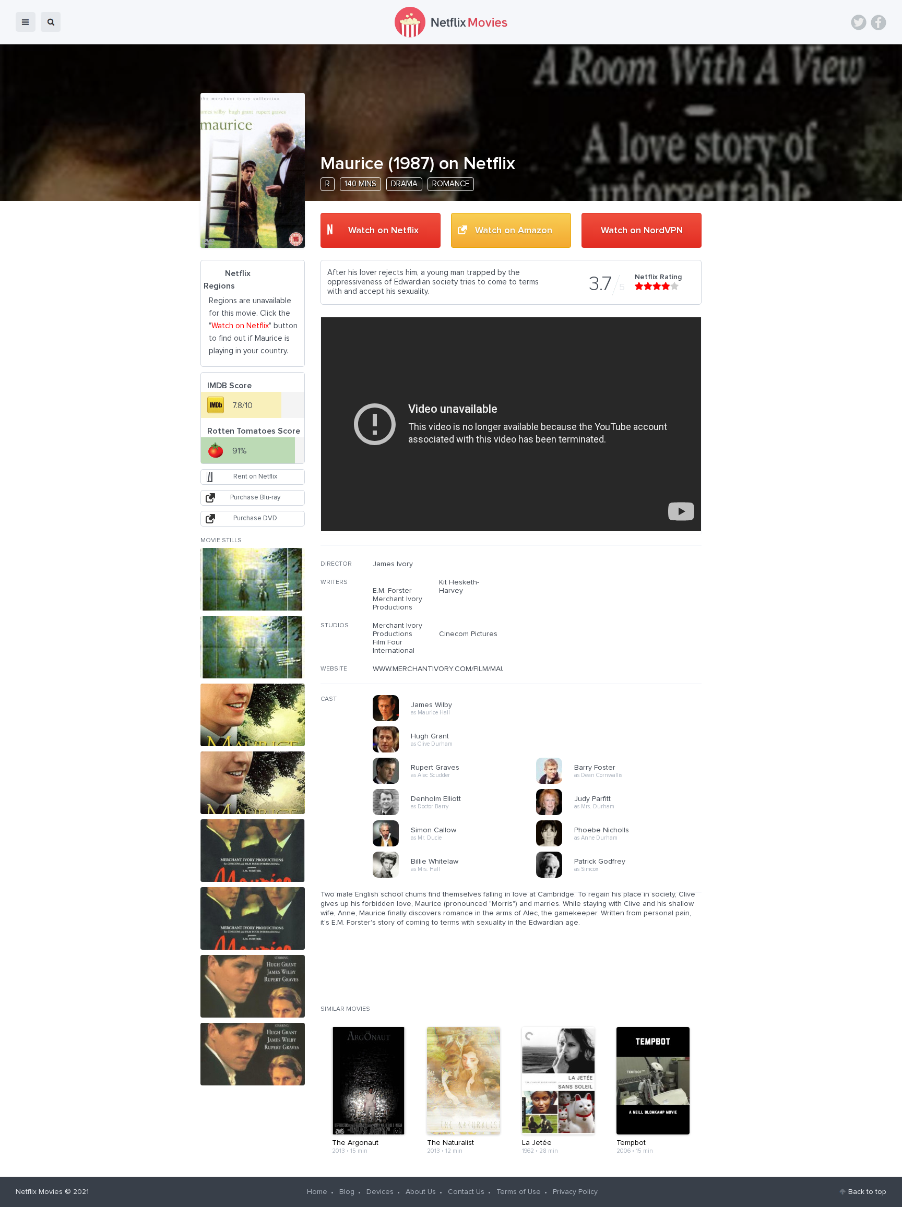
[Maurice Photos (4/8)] (252, 782)
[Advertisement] (623, 626)
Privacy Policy (575, 1192)
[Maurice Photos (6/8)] (252, 918)
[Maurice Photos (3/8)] (252, 715)
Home (317, 1192)
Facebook (878, 22)
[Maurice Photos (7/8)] (252, 986)
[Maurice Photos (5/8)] (252, 850)
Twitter (859, 22)
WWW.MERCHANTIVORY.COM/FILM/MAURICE (447, 669)
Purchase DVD (255, 518)
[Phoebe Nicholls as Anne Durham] (621, 845)
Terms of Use (518, 1192)
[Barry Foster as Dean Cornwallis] (621, 782)
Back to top (867, 1192)
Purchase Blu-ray (255, 497)
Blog (346, 1192)
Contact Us (466, 1192)
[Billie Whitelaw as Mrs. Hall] (458, 876)
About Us (421, 1192)
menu (25, 22)
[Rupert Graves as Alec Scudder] (458, 782)
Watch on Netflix (383, 230)
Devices (380, 1192)
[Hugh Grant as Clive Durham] (458, 751)
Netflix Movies (39, 1192)
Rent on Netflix (255, 476)
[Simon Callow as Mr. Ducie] (458, 845)
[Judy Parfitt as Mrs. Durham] (621, 813)
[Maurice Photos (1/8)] (252, 579)
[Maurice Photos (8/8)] (252, 1054)
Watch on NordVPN (642, 230)
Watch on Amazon (513, 230)
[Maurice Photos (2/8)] (252, 647)
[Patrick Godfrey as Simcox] (621, 876)
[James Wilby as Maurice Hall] (458, 719)
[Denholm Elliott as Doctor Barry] (458, 813)
